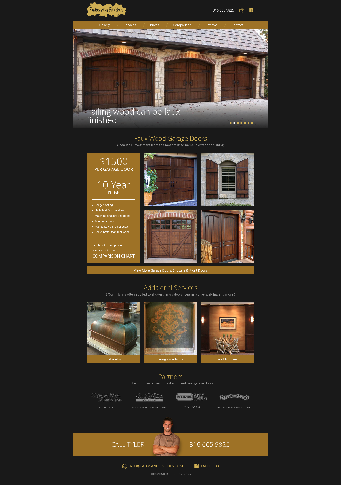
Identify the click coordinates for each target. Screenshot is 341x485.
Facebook (251, 10)
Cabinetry (114, 359)
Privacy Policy (185, 474)
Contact (237, 25)
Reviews (211, 25)
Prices (154, 25)
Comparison (182, 25)
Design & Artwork (170, 359)
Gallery (104, 25)
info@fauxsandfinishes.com (156, 465)
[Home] (106, 9)
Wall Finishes (227, 359)
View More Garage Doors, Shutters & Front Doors (170, 270)
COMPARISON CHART (113, 256)
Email (241, 10)
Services (130, 25)
